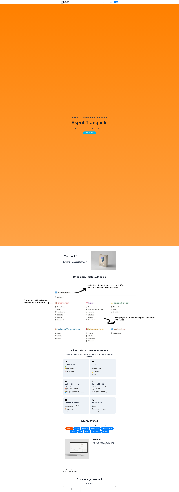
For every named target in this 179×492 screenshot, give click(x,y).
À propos (110, 2)
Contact (116, 2)
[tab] (69, 428)
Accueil (99, 2)
